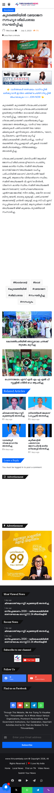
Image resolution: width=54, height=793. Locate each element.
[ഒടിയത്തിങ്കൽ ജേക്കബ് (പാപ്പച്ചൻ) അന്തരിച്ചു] (40, 403)
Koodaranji (9, 10)
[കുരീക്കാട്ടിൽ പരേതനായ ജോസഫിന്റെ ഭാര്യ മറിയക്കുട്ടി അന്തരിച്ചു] (40, 430)
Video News (43, 768)
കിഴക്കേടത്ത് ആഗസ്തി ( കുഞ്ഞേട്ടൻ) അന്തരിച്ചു (13, 414)
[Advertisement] (27, 246)
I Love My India (37, 763)
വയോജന (39, 288)
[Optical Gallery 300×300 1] (27, 579)
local (37, 282)
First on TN (30, 768)
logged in (19, 467)
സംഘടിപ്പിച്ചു (37, 295)
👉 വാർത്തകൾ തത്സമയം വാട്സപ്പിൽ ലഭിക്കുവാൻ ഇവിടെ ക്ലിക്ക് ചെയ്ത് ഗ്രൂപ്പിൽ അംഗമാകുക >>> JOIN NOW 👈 (27, 93)
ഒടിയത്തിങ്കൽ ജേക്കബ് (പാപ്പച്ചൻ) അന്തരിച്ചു (39, 414)
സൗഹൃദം (27, 301)
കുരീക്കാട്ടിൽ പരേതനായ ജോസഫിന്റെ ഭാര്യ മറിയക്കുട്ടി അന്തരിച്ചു (38, 444)
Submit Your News (27, 773)
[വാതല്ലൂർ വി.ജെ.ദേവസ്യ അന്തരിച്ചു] (14, 430)
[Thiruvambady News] (27, 4)
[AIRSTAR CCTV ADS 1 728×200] (27, 77)
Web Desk (10, 30)
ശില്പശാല (16, 295)
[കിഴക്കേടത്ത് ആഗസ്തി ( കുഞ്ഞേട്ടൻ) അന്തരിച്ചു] (14, 403)
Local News (17, 768)
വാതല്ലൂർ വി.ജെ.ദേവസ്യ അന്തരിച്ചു (10, 443)
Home (7, 768)
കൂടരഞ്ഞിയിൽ (18, 288)
